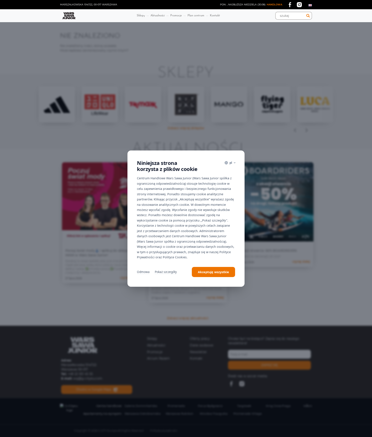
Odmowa (143, 272)
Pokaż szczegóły (166, 272)
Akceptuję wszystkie (213, 272)
